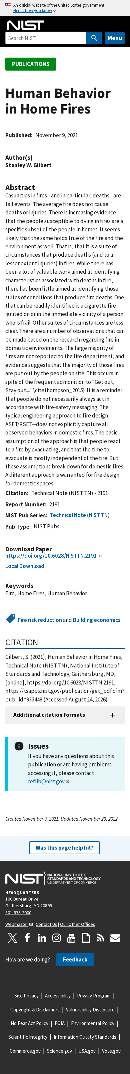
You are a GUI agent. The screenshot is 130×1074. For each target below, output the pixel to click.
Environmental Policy (92, 1023)
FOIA (60, 1023)
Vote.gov (111, 1051)
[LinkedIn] (42, 938)
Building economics (97, 620)
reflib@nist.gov (46, 781)
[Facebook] (27, 938)
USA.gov (87, 1051)
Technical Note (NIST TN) (80, 515)
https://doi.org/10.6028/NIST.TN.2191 (51, 555)
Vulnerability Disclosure (90, 1009)
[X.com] (12, 938)
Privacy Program (94, 995)
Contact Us (46, 924)
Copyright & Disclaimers (35, 1009)
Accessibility (58, 995)
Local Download (24, 566)
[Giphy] (86, 938)
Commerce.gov (25, 1051)
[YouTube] (71, 938)
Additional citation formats (49, 714)
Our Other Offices (77, 924)
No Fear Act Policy (29, 1023)
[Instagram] (56, 938)
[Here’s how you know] (65, 8)
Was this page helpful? (64, 847)
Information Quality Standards (85, 1037)
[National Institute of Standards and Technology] (53, 878)
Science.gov (59, 1051)
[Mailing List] (115, 938)
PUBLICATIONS (31, 64)
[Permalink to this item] (36, 157)
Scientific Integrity (27, 1037)
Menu (115, 38)
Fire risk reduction (40, 620)
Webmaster (16, 924)
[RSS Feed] (100, 938)
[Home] (25, 25)
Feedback (75, 959)
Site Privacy (26, 995)
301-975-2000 (18, 913)
